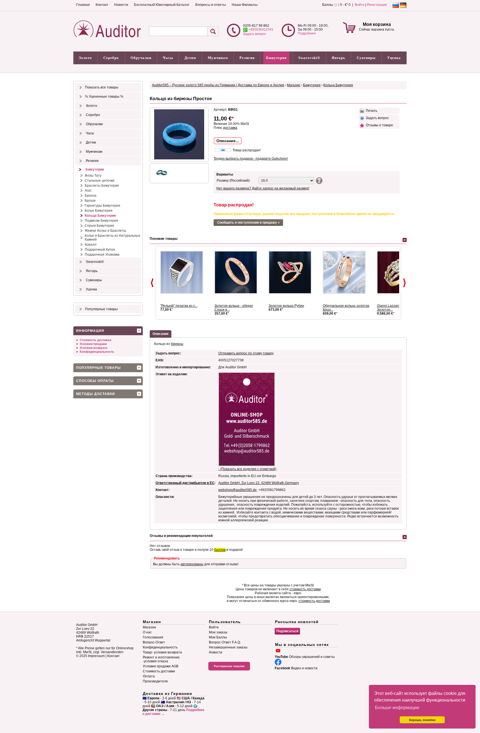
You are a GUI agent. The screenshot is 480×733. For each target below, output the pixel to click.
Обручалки (141, 58)
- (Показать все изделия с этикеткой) (247, 469)
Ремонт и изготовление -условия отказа (161, 659)
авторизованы (192, 564)
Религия (247, 58)
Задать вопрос (254, 34)
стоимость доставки (305, 589)
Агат (88, 190)
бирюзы (177, 344)
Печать (370, 111)
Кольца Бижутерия (100, 216)
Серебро (111, 58)
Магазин (293, 85)
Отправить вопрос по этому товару (246, 353)
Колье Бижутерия (98, 211)
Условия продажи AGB (160, 666)
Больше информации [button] (397, 707)
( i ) (336, 5)
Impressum (96, 656)
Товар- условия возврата (162, 652)
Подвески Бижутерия (101, 221)
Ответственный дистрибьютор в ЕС (185, 483)
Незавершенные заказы (228, 647)
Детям (190, 58)
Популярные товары (101, 309)
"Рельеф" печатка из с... (179, 306)
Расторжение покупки (229, 666)
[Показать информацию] (318, 180)
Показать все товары (101, 87)
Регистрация (377, 5)
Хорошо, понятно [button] (422, 720)
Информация (90, 331)
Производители (155, 681)
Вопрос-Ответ (154, 642)
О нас (147, 632)
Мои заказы (218, 632)
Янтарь (338, 58)
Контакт (102, 5)
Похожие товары (164, 239)
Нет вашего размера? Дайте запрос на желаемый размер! (262, 188)
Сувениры (366, 58)
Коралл (90, 244)
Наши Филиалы (245, 5)
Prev (152, 282)
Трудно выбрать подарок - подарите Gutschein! (251, 159)
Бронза (90, 196)
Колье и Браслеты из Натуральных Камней (112, 237)
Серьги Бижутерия (99, 226)
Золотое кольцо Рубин (286, 306)
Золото (85, 58)
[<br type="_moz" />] (346, 272)
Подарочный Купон (100, 249)
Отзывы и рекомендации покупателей (181, 536)
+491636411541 (260, 29)
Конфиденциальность (97, 351)
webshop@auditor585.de (237, 490)
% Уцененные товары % (104, 96)
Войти (359, 5)
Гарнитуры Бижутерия (102, 206)
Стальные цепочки (99, 180)
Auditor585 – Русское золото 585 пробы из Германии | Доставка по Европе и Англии (218, 85)
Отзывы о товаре (378, 125)
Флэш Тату (93, 175)
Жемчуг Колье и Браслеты (105, 231)
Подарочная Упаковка (102, 254)
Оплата (149, 676)
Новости (121, 5)
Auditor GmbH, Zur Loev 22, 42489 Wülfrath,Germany (258, 483)
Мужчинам (218, 58)
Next (404, 282)
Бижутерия (276, 58)
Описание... (227, 141)
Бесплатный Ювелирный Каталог (161, 5)
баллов (220, 550)
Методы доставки (95, 394)
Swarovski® (309, 58)
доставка (230, 128)
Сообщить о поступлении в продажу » (248, 222)
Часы (168, 58)
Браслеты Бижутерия (102, 185)
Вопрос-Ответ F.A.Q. (225, 642)
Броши (90, 201)
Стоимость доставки (95, 340)
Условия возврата (93, 347)
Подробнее (307, 33)
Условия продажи (93, 343)
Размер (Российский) (233, 180)
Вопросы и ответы (210, 5)
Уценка (394, 58)
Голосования (153, 637)
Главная (83, 5)
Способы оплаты (95, 381)
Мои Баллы (218, 637)
